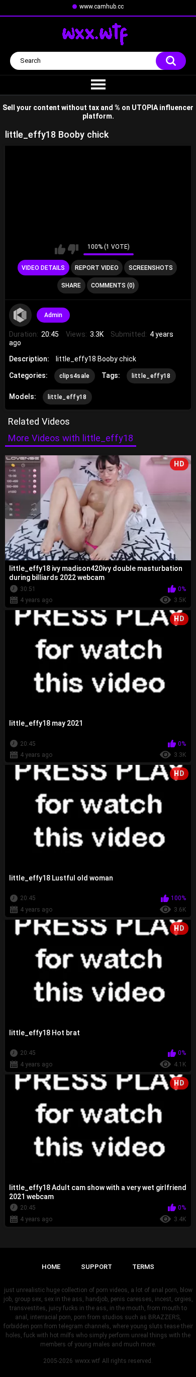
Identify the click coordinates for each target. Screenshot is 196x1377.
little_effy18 (151, 375)
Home (51, 1266)
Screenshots (151, 267)
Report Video (97, 267)
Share (71, 285)
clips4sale (74, 375)
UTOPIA (145, 108)
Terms (143, 1266)
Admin (53, 315)
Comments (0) (113, 285)
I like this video (60, 249)
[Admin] (20, 315)
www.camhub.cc (101, 6)
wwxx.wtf (87, 1360)
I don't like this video (73, 249)
